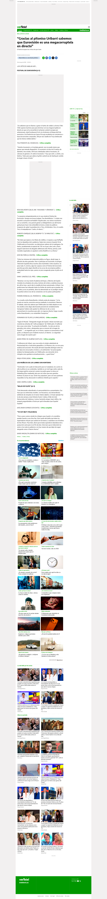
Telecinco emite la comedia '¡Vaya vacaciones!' (74, 133)
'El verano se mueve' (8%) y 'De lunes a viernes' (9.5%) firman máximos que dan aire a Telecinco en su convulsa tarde (52, 849)
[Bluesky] (50, 58)
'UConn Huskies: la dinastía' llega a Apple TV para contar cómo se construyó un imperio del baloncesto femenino (80, 316)
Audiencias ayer (37, 1)
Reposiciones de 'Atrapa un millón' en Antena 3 (73, 141)
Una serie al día (83, 1)
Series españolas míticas (30, 1)
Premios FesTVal (71, 1)
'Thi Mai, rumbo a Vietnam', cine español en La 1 (73, 116)
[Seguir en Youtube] (78, 881)
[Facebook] (46, 58)
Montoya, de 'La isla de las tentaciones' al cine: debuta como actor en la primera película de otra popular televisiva (27, 826)
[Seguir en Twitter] (72, 881)
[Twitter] (53, 58)
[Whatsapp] (43, 58)
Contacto (47, 896)
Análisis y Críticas (64, 30)
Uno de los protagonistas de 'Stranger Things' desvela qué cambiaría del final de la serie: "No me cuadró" (80, 296)
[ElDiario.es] (84, 30)
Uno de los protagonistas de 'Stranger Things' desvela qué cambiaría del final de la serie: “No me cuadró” (78, 395)
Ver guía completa (74, 149)
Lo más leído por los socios (24, 665)
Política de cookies (59, 896)
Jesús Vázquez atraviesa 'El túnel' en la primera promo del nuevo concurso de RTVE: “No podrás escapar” (78, 420)
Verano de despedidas (43, 1)
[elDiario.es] (24, 882)
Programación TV (28, 30)
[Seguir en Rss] (80, 881)
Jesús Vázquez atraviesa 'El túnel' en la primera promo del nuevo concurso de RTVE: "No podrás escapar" (80, 276)
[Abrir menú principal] (89, 27)
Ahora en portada (22, 715)
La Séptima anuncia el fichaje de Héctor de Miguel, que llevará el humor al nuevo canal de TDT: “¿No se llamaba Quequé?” (52, 757)
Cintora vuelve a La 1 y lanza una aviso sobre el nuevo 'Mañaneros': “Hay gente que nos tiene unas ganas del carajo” (28, 707)
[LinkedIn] (56, 58)
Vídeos (56, 30)
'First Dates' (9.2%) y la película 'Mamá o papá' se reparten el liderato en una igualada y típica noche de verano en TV (52, 707)
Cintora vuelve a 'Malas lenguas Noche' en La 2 (74, 125)
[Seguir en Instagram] (75, 881)
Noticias (20, 30)
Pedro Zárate (44, 711)
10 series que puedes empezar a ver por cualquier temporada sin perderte (28, 755)
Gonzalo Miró (88, 1)
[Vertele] (24, 879)
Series (52, 30)
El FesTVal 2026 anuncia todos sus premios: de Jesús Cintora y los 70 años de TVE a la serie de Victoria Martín (52, 802)
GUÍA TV (76, 108)
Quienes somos (41, 896)
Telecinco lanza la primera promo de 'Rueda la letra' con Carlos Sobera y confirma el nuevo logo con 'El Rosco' (28, 779)
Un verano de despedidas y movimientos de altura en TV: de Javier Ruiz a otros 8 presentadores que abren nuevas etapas (51, 684)
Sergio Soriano (44, 688)
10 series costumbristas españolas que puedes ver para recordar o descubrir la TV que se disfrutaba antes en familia (28, 684)
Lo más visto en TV (44, 30)
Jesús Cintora (60, 1)
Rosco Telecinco (54, 1)
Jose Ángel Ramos (21, 688)
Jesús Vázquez (77, 1)
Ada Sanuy (19, 757)
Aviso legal (52, 896)
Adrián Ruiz (19, 711)
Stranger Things (65, 1)
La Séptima (50, 1)
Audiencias (35, 30)
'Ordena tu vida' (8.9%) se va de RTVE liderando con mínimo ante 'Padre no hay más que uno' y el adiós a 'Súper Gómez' (28, 849)
